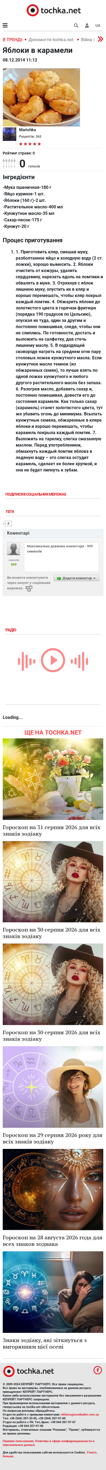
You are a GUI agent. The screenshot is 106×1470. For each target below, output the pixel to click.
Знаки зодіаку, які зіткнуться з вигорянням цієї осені (45, 1343)
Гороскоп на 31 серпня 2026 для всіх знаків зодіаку (51, 830)
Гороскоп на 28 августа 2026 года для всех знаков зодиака (52, 1241)
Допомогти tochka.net (51, 39)
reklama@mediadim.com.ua (80, 1414)
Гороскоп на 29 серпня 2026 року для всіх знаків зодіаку (52, 1138)
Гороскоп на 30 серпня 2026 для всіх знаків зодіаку (51, 933)
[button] (87, 25)
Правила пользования (18, 1441)
